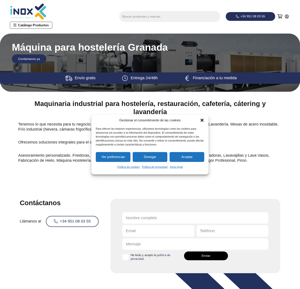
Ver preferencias (113, 157)
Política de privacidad (155, 166)
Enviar (206, 255)
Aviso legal (176, 166)
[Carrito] (280, 16)
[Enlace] (287, 16)
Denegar (150, 157)
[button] (202, 120)
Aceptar (187, 157)
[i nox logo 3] (32, 11)
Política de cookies (128, 166)
